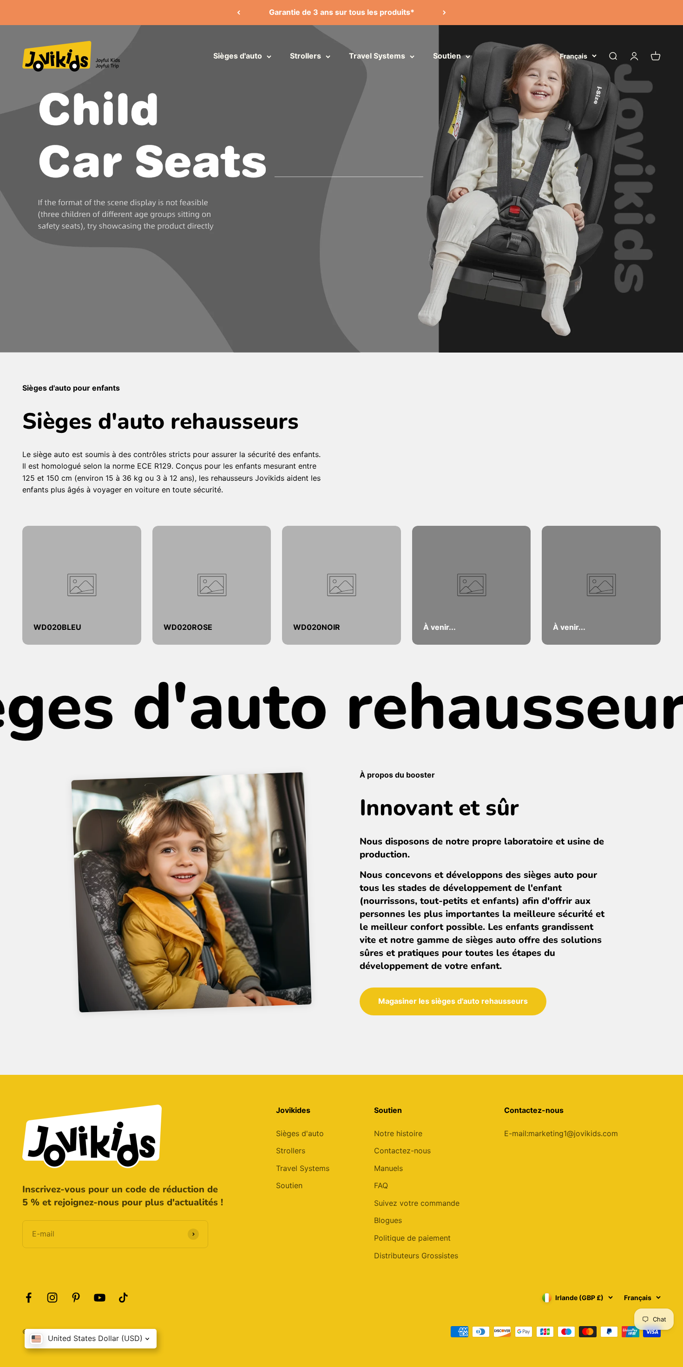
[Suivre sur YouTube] (99, 1297)
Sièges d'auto (237, 55)
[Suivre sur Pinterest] (76, 1297)
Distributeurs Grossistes (416, 1255)
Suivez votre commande (417, 1203)
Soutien (447, 55)
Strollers (305, 55)
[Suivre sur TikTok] (123, 1297)
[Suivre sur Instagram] (52, 1297)
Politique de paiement (412, 1238)
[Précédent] (238, 13)
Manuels (388, 1168)
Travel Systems (377, 55)
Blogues (388, 1220)
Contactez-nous (402, 1150)
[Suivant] (444, 13)
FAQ (381, 1185)
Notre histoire (398, 1133)
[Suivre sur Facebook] (28, 1297)
